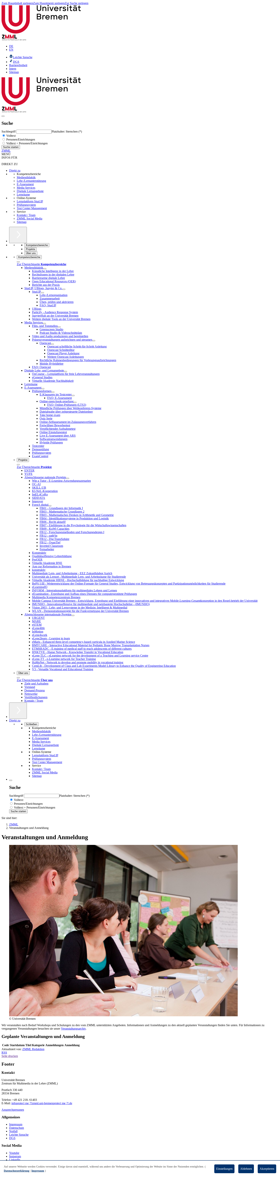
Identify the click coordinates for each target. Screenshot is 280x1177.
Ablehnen (246, 1168)
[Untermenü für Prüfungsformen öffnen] (52, 392)
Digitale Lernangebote (30, 191)
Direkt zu (14, 170)
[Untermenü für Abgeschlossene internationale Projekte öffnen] (72, 615)
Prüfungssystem (26, 204)
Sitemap (21, 222)
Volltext (11, 135)
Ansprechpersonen (13, 1109)
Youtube (14, 1153)
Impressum (15, 1124)
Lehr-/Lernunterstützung (31, 180)
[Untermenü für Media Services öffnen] (44, 323)
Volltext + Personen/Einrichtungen (27, 143)
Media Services (26, 187)
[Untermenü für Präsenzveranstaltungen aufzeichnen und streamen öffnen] (93, 340)
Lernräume (23, 194)
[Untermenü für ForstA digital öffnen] (49, 505)
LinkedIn (14, 1159)
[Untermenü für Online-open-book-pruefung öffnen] (75, 402)
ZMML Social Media (29, 218)
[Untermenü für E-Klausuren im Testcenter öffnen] (73, 395)
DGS (12, 1138)
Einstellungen (224, 1168)
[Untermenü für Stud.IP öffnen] (42, 292)
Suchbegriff (9, 131)
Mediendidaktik (26, 177)
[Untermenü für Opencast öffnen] (52, 344)
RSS (4, 1052)
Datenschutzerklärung (16, 1170)
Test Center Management (32, 208)
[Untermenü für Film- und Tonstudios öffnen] (59, 327)
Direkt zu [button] (14, 720)
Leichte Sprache (19, 1134)
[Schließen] (18, 261)
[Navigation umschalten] (3, 116)
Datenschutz (16, 1127)
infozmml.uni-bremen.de (41, 1103)
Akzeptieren (267, 1168)
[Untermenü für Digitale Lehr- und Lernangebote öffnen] (65, 371)
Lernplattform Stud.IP (30, 201)
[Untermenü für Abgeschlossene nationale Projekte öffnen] (67, 478)
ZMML (6, 150)
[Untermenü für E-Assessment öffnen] (42, 388)
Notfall (13, 1131)
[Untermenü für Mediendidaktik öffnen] (44, 268)
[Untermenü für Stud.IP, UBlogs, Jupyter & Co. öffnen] (63, 289)
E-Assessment (25, 184)
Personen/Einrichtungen (20, 139)
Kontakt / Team (26, 215)
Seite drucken (10, 1056)
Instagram (15, 1156)
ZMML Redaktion (33, 1049)
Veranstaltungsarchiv (73, 1028)
